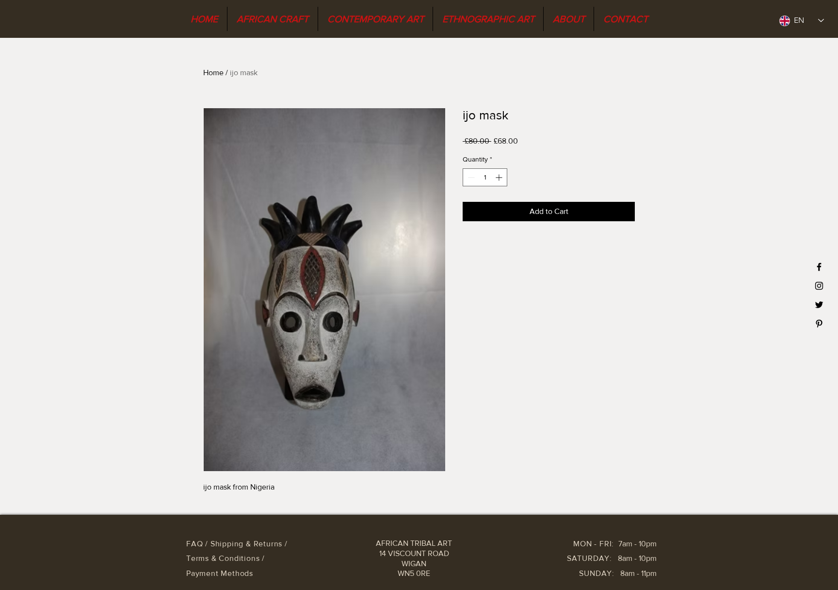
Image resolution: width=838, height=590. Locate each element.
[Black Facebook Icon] (819, 267)
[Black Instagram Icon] (819, 285)
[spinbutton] (485, 177)
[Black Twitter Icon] (819, 304)
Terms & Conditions (224, 558)
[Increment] (500, 177)
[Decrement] (470, 177)
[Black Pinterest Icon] (819, 323)
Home (213, 72)
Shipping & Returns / (249, 544)
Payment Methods (219, 573)
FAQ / (198, 544)
